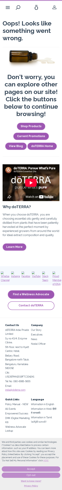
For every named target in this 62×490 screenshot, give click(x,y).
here (46, 460)
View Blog (16, 146)
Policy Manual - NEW (16, 404)
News (34, 339)
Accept (31, 469)
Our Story (36, 329)
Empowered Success (16, 413)
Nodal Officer (38, 343)
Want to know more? (31, 481)
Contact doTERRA (31, 305)
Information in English (42, 404)
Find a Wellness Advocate (31, 294)
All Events (10, 408)
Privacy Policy (31, 486)
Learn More (14, 247)
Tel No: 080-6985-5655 (17, 381)
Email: (8, 385)
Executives (37, 334)
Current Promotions (31, 136)
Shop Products (31, 126)
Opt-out (31, 475)
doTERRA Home (42, 146)
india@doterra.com (15, 389)
